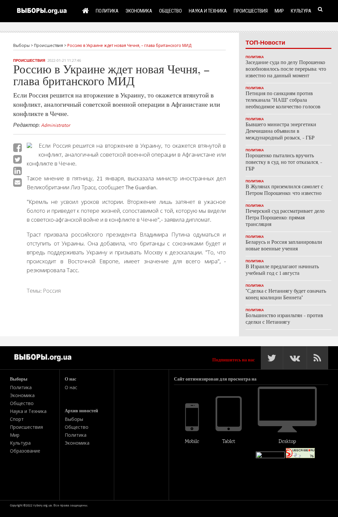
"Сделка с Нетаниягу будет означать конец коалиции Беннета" (286, 295)
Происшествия (251, 10)
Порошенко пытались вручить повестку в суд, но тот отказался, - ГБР (284, 162)
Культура (301, 10)
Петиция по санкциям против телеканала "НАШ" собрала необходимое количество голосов (283, 100)
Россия (52, 290)
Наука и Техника (208, 10)
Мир (279, 10)
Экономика (138, 10)
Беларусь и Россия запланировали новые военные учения (284, 246)
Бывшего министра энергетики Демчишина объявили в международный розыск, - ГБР (281, 131)
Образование (25, 451)
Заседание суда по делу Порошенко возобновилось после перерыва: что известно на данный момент (286, 69)
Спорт (17, 419)
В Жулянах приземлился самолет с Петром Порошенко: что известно (284, 190)
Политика (107, 10)
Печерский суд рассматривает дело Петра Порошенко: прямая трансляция (285, 218)
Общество (170, 10)
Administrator (55, 125)
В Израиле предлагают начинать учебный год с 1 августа (282, 270)
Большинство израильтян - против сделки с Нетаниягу (284, 319)
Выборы (74, 419)
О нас (71, 387)
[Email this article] (17, 182)
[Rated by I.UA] (270, 456)
